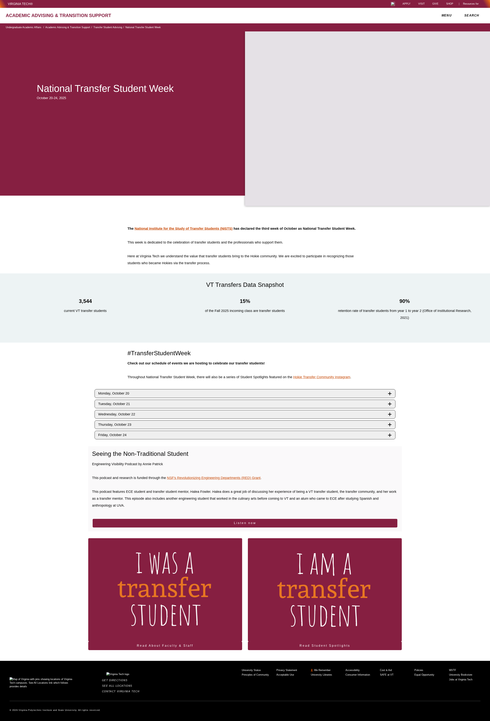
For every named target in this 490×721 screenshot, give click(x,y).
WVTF (452, 670)
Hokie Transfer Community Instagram (321, 377)
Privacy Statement (286, 670)
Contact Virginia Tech (122, 691)
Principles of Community (255, 674)
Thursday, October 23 (114, 425)
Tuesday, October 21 (114, 404)
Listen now (245, 523)
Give (435, 4)
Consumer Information (357, 674)
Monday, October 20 (113, 393)
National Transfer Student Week (143, 27)
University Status (251, 670)
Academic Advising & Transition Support (68, 27)
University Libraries (321, 674)
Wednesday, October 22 (116, 414)
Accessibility (352, 670)
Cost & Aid (386, 670)
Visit (421, 4)
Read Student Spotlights (325, 645)
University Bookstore (460, 674)
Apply (407, 4)
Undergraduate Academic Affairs (25, 27)
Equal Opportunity (424, 674)
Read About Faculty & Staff (165, 645)
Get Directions (116, 680)
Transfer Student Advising (108, 27)
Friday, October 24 (112, 435)
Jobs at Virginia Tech (460, 679)
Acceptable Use (285, 674)
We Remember (322, 670)
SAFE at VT (387, 674)
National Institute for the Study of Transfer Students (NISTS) (184, 228)
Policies (418, 670)
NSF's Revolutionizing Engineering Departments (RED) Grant (214, 478)
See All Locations (118, 685)
